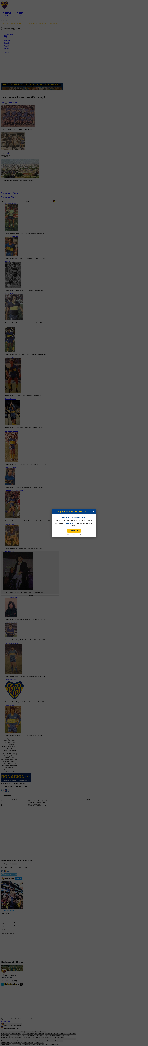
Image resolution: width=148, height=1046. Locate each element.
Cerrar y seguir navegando (74, 534)
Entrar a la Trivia (74, 530)
